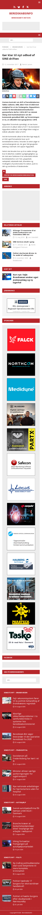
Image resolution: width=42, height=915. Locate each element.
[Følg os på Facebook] (23, 7)
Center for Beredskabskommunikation (19, 175)
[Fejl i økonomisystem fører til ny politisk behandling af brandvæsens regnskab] (6, 700)
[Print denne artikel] (21, 96)
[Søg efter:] (21, 40)
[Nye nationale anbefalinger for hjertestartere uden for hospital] (6, 788)
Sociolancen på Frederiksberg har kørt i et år (26, 758)
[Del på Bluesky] (34, 96)
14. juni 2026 (19, 850)
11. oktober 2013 (21, 245)
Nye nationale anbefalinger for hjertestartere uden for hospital (26, 789)
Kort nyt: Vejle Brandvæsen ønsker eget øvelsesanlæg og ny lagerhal (25, 278)
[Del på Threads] (37, 96)
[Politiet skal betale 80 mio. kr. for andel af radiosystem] (6, 255)
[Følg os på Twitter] (28, 7)
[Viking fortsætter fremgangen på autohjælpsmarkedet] (6, 843)
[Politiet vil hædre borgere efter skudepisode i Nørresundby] (6, 898)
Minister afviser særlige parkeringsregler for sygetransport (24, 774)
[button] (38, 2)
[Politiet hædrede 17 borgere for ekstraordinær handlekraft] (6, 883)
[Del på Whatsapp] (24, 96)
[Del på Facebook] (4, 96)
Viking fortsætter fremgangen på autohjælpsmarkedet (23, 844)
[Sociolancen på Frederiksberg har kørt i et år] (6, 758)
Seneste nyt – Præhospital (16, 750)
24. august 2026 (20, 707)
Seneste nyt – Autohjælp (15, 802)
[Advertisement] (22, 26)
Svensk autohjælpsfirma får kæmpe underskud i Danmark (26, 811)
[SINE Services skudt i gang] (6, 244)
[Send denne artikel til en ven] (17, 96)
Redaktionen (17, 260)
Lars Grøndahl (33, 237)
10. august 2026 (20, 816)
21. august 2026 (20, 779)
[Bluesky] (19, 7)
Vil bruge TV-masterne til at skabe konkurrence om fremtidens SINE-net (24, 232)
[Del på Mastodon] (27, 96)
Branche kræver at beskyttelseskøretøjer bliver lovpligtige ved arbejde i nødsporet (23, 827)
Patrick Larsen (27, 64)
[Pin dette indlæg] (14, 96)
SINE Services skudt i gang (23, 242)
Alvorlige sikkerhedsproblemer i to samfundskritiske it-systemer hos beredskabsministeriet (25, 718)
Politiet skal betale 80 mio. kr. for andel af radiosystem (25, 254)
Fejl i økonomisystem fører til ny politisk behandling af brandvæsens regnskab (26, 701)
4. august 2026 (20, 874)
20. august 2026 (20, 795)
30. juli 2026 (19, 889)
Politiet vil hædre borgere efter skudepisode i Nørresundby (25, 899)
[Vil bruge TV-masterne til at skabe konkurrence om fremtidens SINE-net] (6, 233)
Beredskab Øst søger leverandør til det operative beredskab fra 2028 (26, 737)
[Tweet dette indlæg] (7, 96)
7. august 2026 (20, 834)
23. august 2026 (20, 742)
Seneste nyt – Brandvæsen (15, 693)
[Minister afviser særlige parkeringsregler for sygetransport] (6, 773)
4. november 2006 (21, 258)
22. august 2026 (20, 764)
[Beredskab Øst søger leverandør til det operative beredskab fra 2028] (6, 736)
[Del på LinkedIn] (10, 96)
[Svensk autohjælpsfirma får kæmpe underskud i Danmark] (6, 810)
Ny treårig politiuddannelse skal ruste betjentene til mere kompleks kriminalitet (26, 867)
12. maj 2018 (19, 237)
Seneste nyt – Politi (12, 857)
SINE (5, 179)
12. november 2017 (11, 64)
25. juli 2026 (19, 905)
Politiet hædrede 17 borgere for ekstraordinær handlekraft (26, 883)
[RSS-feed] (14, 7)
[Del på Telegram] (31, 96)
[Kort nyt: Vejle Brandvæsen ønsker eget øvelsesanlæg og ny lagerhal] (6, 276)
